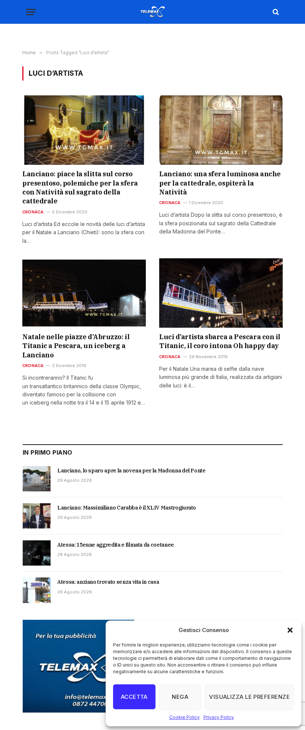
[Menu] (31, 12)
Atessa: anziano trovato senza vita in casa (108, 582)
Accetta (134, 696)
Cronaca (33, 212)
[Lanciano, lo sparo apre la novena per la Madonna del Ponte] (37, 478)
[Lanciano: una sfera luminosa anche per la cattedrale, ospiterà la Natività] (221, 130)
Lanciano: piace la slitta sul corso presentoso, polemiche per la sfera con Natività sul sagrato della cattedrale (80, 187)
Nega (180, 696)
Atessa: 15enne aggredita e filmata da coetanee (115, 544)
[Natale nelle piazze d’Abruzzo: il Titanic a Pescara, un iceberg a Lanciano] (84, 293)
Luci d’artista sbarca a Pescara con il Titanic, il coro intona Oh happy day (219, 341)
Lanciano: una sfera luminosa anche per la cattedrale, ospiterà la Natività (220, 183)
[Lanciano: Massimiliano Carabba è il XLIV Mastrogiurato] (37, 515)
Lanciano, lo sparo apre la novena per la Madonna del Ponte (131, 470)
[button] (290, 630)
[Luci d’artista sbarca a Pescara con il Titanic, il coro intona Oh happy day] (221, 293)
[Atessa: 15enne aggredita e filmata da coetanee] (37, 553)
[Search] (275, 12)
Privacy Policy (218, 717)
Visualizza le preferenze (249, 696)
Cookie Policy (184, 717)
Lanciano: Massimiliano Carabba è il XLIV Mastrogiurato (126, 507)
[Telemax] (152, 12)
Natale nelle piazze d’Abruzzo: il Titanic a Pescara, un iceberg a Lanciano (75, 346)
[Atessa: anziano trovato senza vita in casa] (37, 590)
